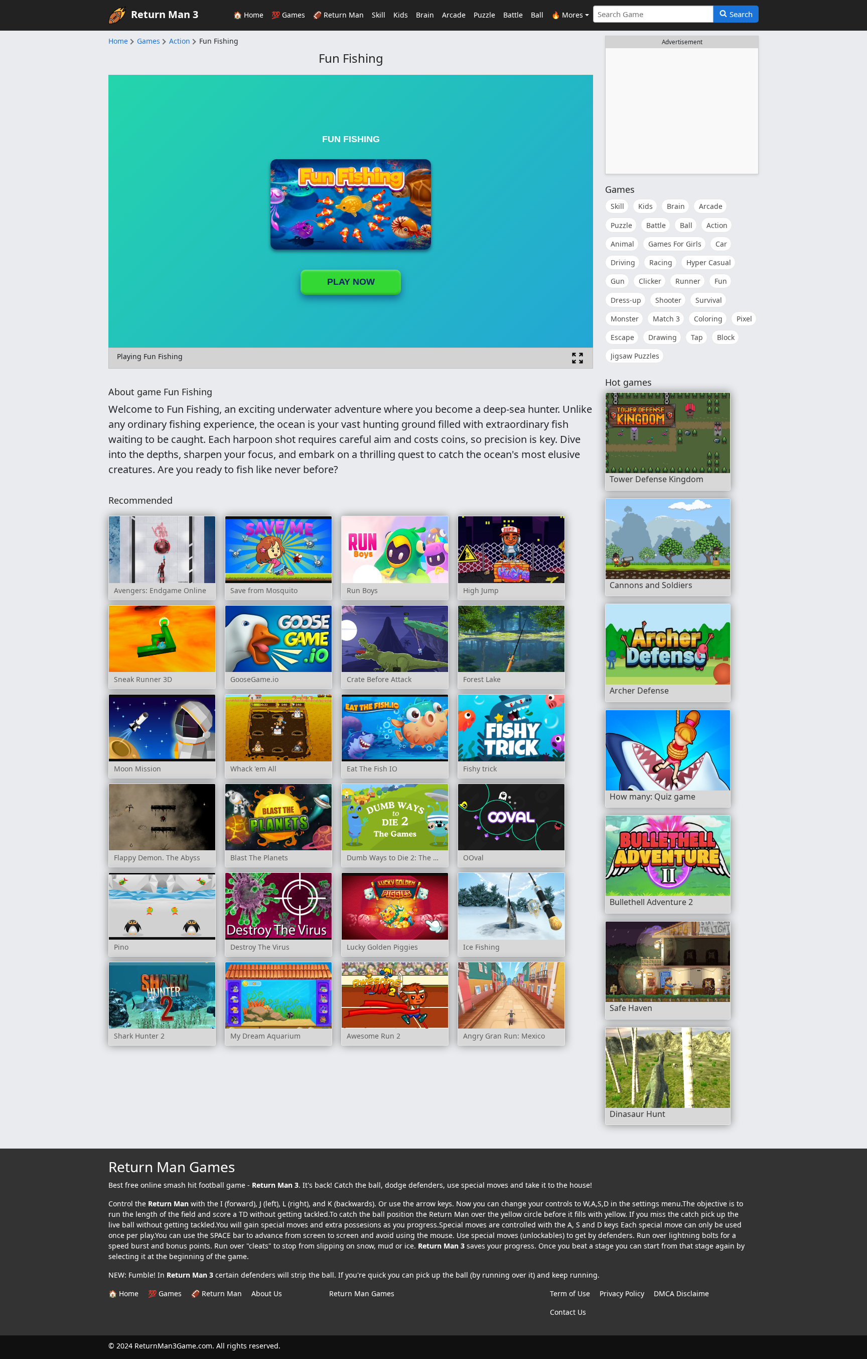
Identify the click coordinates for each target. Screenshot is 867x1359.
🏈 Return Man (338, 15)
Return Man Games (361, 1293)
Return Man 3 (164, 14)
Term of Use (570, 1293)
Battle (513, 15)
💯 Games (288, 15)
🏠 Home (248, 15)
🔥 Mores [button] (567, 15)
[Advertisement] (682, 111)
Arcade (454, 15)
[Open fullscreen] (577, 358)
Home (118, 41)
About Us (266, 1293)
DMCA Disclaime (681, 1293)
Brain (425, 15)
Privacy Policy (622, 1293)
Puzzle (484, 15)
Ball (537, 15)
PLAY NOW (351, 282)
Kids (400, 15)
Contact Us (568, 1312)
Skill (378, 15)
